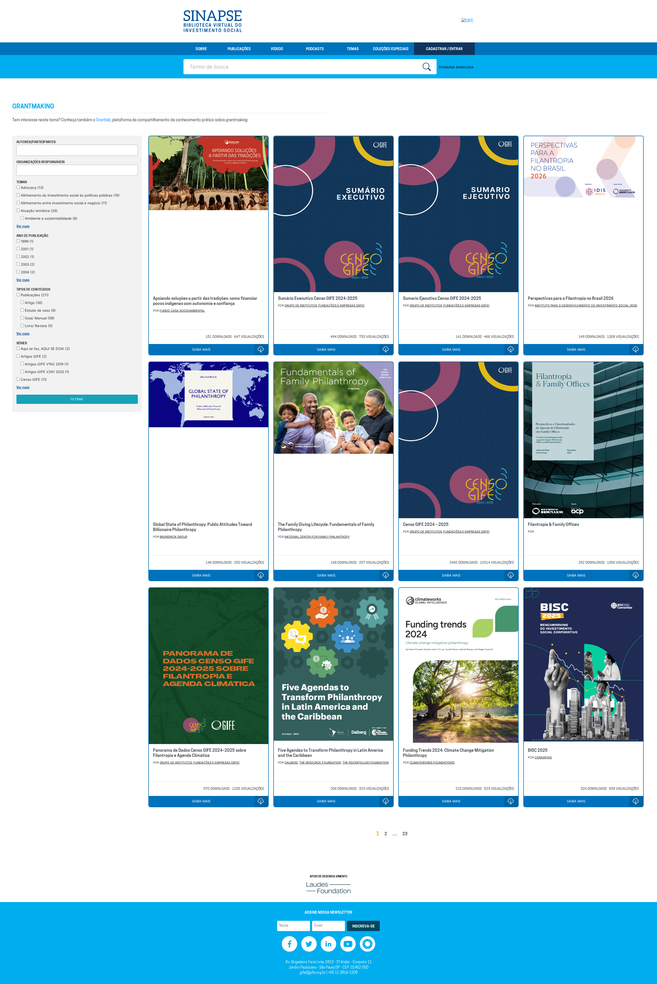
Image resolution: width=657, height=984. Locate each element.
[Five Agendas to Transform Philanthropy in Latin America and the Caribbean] (333, 666)
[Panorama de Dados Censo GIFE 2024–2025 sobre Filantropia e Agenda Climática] (208, 666)
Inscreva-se (363, 926)
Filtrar (77, 399)
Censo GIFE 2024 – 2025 (426, 525)
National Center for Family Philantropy (317, 537)
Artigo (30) (33, 303)
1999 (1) (27, 241)
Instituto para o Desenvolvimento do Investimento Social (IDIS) (586, 305)
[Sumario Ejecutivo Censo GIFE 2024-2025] (458, 214)
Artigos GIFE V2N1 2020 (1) (46, 372)
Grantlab (103, 120)
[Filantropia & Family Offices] (583, 440)
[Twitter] (309, 944)
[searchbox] (19, 149)
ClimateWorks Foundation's (432, 762)
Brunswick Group (173, 537)
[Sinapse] (212, 21)
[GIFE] (457, 21)
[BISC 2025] (583, 666)
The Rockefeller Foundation (365, 762)
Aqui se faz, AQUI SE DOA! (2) (45, 349)
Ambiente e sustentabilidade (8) (50, 218)
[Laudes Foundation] (328, 888)
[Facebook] (289, 944)
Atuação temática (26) (38, 211)
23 (405, 834)
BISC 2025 (538, 751)
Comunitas (543, 757)
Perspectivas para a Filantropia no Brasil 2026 (571, 299)
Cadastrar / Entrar (444, 49)
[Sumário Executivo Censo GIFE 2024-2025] (333, 214)
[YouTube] (348, 944)
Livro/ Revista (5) (38, 326)
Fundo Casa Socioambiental (182, 310)
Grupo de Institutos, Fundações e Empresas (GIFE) (324, 305)
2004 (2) (27, 272)
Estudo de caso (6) (40, 310)
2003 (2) (27, 264)
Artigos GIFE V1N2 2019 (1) (46, 364)
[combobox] (77, 150)
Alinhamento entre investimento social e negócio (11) (63, 203)
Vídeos (277, 49)
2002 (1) (27, 257)
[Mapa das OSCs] (367, 944)
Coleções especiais (391, 49)
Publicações (239, 49)
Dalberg (291, 762)
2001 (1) (27, 249)
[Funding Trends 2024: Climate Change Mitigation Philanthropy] (458, 666)
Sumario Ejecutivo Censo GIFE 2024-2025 (442, 299)
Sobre (201, 49)
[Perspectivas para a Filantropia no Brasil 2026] (583, 214)
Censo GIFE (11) (33, 379)
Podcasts (315, 49)
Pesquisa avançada (456, 67)
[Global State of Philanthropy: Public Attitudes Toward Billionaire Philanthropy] (208, 440)
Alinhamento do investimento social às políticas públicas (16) (70, 195)
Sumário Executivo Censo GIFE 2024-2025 (318, 299)
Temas (353, 49)
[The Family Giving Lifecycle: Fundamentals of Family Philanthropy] (333, 440)
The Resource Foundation (320, 762)
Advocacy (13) (32, 187)
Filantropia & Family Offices (553, 525)
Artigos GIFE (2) (33, 356)
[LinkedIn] (328, 944)
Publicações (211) (34, 295)
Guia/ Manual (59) (39, 318)
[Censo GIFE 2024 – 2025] (458, 440)
